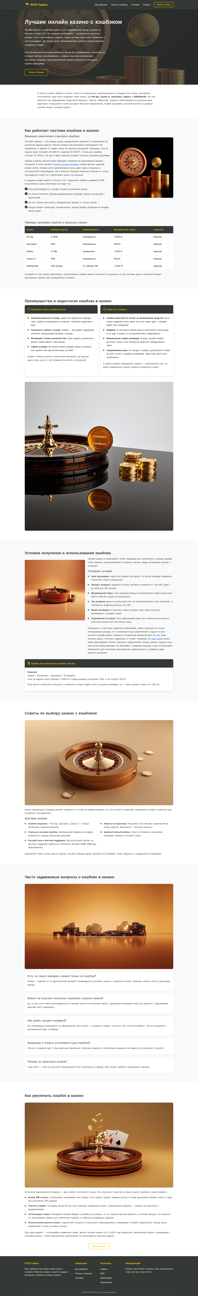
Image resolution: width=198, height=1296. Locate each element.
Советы (146, 4)
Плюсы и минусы (119, 4)
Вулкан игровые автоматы (66, 164)
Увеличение (106, 1278)
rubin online (157, 638)
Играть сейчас (163, 4)
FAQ (102, 1273)
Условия (135, 4)
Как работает (101, 4)
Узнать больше (36, 72)
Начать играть (99, 1246)
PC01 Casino (38, 5)
